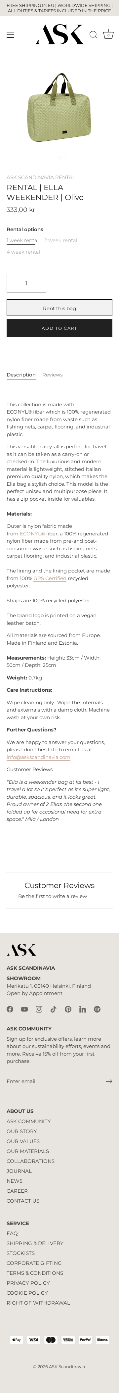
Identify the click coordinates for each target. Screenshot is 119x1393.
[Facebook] (10, 1009)
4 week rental (23, 252)
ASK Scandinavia (67, 1366)
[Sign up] (109, 1081)
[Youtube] (24, 1009)
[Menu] (10, 34)
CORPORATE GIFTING (34, 1263)
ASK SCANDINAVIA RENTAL (41, 177)
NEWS (14, 1181)
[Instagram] (39, 1009)
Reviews (52, 375)
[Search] (93, 35)
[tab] (24, 375)
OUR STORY (22, 1131)
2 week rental (60, 240)
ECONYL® (32, 533)
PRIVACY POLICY (28, 1283)
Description (21, 375)
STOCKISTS (21, 1253)
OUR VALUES (23, 1141)
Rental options (25, 229)
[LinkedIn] (82, 1009)
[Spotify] (97, 1009)
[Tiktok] (53, 1009)
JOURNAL (19, 1171)
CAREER (17, 1191)
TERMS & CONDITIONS (35, 1273)
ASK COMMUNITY (29, 1121)
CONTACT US (23, 1201)
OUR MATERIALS (28, 1151)
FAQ (12, 1233)
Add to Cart (59, 328)
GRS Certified (49, 578)
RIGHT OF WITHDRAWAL (38, 1303)
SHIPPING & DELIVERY (35, 1243)
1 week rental (23, 240)
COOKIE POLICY (27, 1293)
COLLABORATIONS (31, 1161)
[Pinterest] (68, 1009)
